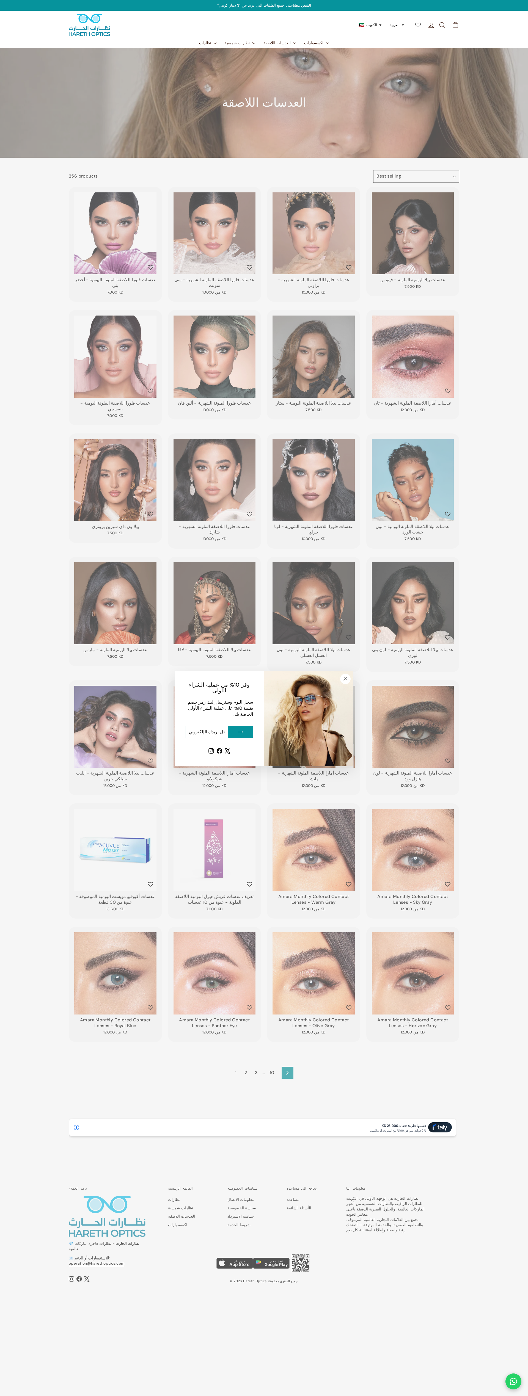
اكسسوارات (314, 42)
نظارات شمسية (238, 42)
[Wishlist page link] (418, 25)
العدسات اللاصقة (277, 42)
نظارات (205, 42)
